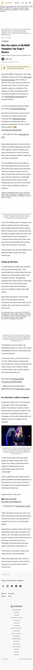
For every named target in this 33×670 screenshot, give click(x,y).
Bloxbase (16, 654)
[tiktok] (23, 586)
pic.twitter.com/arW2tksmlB (11, 130)
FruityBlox (16, 652)
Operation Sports (16, 638)
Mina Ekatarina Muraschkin (14, 97)
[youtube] (20, 586)
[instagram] (7, 586)
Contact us (11, 593)
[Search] (23, 3)
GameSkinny (16, 636)
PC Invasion (16, 641)
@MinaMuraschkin (19, 119)
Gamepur (16, 615)
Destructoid (16, 631)
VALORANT (9, 37)
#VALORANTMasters (18, 109)
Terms (10, 596)
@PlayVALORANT (18, 379)
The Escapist (16, 625)
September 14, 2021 (23, 389)
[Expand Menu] (30, 3)
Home (2, 37)
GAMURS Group (28, 659)
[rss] (3, 586)
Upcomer (16, 649)
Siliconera (16, 623)
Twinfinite (16, 612)
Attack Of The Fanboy (16, 617)
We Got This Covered (16, 628)
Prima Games (16, 620)
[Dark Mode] (26, 3)
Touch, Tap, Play (16, 646)
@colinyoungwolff (10, 499)
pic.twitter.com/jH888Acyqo (11, 502)
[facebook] (16, 586)
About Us (3, 593)
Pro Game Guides (16, 610)
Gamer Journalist (16, 633)
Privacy (3, 596)
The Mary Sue (16, 644)
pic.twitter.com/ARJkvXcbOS (11, 382)
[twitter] (12, 586)
